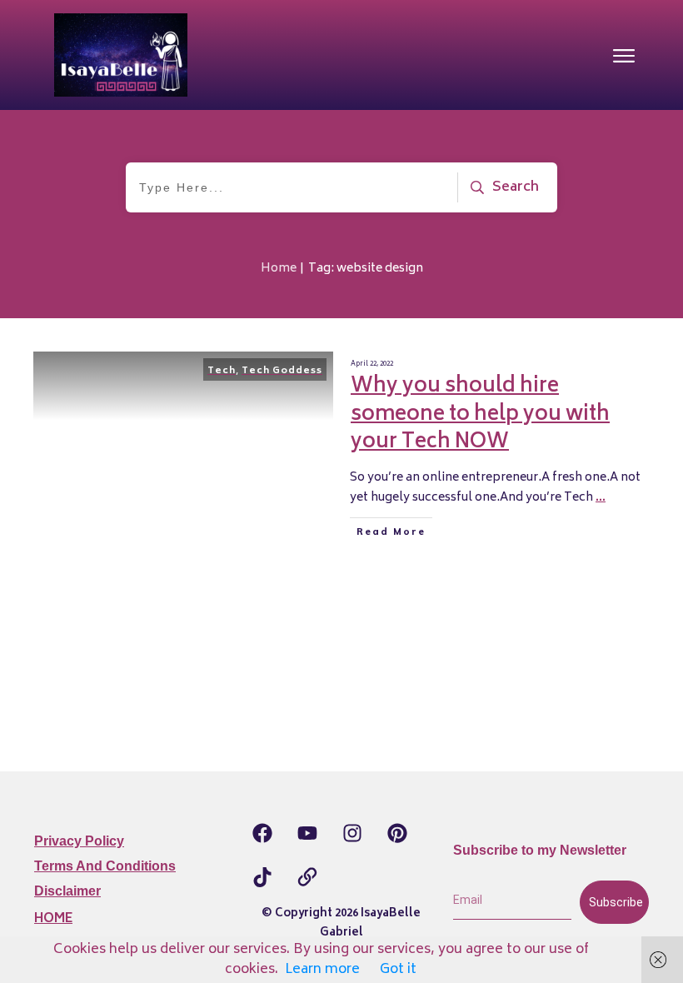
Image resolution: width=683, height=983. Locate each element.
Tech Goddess (282, 371)
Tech (221, 371)
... (601, 497)
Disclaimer (67, 891)
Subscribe (616, 902)
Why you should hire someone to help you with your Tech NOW (480, 415)
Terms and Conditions (105, 866)
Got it (398, 969)
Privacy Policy (79, 841)
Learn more (322, 969)
